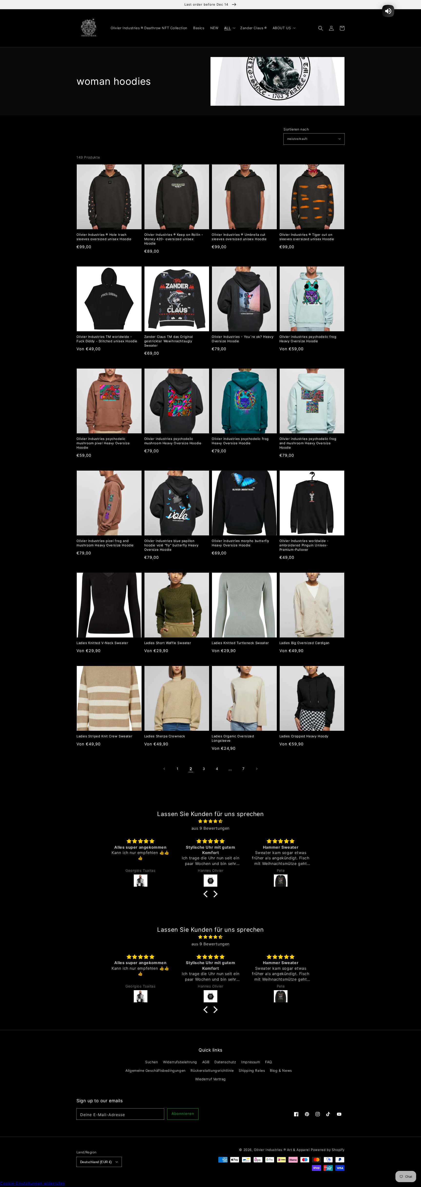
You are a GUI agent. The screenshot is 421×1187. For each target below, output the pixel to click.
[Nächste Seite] (256, 768)
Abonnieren (183, 1113)
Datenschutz (225, 1062)
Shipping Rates (252, 1070)
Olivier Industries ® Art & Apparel (281, 1150)
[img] (210, 821)
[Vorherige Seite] (164, 768)
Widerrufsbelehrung (180, 1062)
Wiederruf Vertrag (210, 1079)
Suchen (151, 1062)
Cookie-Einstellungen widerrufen (32, 1183)
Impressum (250, 1062)
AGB (206, 1062)
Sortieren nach (296, 129)
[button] (320, 28)
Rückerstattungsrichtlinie (212, 1070)
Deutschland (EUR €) (96, 1162)
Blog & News (281, 1070)
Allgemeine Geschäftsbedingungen (155, 1070)
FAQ (268, 1062)
